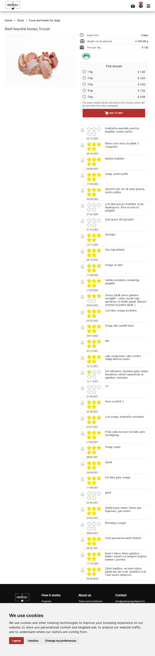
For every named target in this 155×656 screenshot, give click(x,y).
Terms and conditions (90, 601)
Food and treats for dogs (44, 20)
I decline (33, 640)
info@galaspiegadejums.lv (130, 601)
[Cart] (133, 6)
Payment (46, 601)
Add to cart (116, 113)
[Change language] (141, 6)
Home (8, 20)
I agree (16, 640)
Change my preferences (60, 640)
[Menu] (148, 6)
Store (20, 20)
